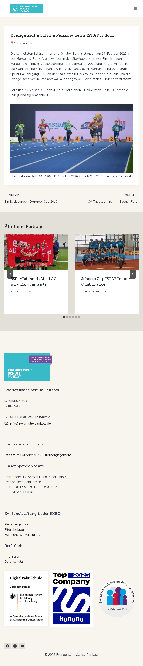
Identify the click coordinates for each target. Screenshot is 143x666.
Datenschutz (13, 561)
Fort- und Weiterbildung (22, 534)
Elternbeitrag (14, 529)
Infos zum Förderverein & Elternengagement (37, 455)
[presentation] (36, 252)
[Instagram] (15, 646)
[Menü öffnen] (135, 9)
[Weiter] (133, 274)
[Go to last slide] (10, 274)
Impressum (12, 556)
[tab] (64, 317)
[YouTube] (22, 646)
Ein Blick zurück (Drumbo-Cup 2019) (31, 199)
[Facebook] (7, 646)
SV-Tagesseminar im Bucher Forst (113, 199)
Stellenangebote (16, 524)
